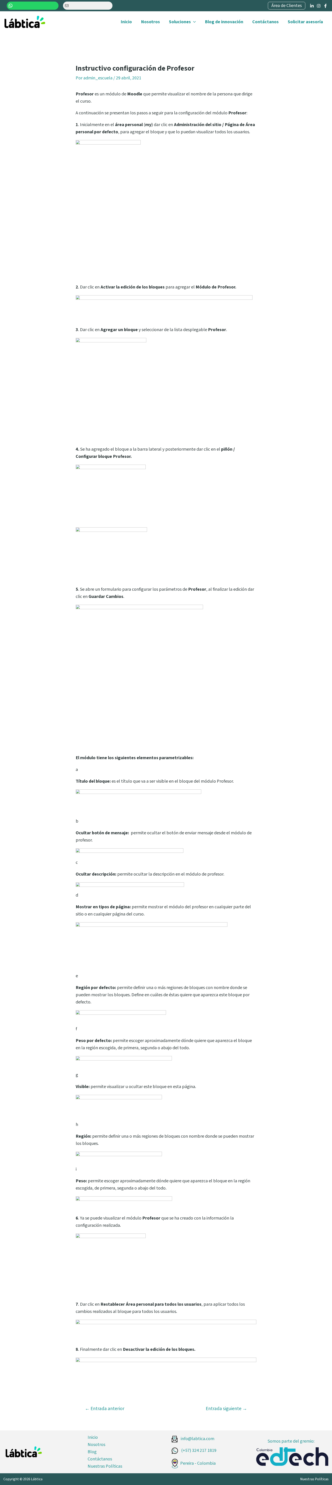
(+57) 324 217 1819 (198, 1450)
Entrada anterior (104, 1408)
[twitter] (312, 6)
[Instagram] (319, 6)
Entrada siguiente (226, 1408)
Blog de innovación (224, 22)
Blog (92, 1452)
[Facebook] (325, 6)
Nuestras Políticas (105, 1466)
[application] (193, 22)
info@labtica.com (197, 1439)
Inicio (126, 22)
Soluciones (180, 22)
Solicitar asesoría (305, 22)
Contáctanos (265, 22)
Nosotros (150, 22)
